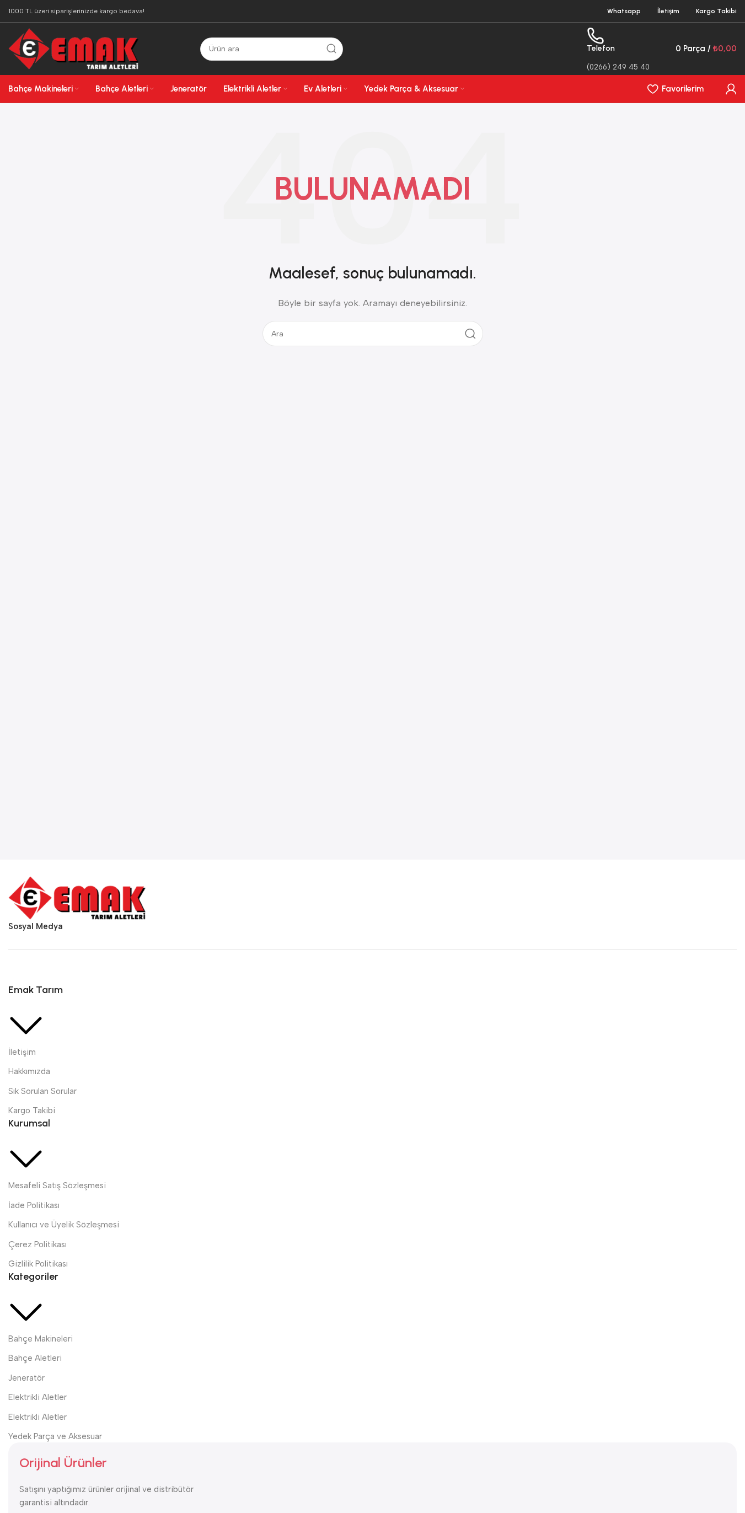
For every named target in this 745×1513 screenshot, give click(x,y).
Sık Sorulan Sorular (42, 1091)
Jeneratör (26, 1378)
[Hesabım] (731, 89)
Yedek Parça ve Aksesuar (55, 1436)
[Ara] (331, 49)
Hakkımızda (29, 1071)
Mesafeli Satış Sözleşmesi (57, 1185)
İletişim (22, 1052)
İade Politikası (34, 1205)
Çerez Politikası (37, 1244)
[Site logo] (74, 48)
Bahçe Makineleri (40, 1339)
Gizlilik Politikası (38, 1264)
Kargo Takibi (31, 1110)
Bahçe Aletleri (35, 1358)
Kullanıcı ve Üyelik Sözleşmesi (63, 1225)
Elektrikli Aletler (37, 1397)
